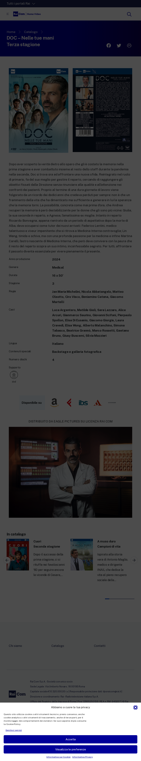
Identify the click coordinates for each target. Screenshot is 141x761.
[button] (135, 707)
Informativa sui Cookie (58, 757)
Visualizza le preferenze (70, 749)
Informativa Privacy (82, 757)
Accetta (71, 739)
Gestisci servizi (14, 730)
